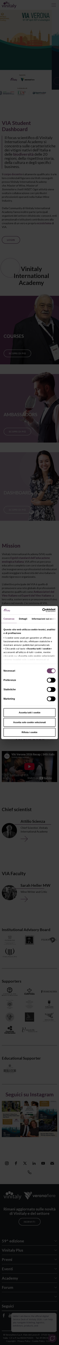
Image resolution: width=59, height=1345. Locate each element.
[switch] (51, 680)
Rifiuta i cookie (29, 732)
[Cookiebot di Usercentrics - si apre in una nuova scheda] (42, 610)
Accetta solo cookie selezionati (29, 722)
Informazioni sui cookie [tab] (44, 618)
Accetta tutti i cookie (29, 712)
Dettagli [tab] (23, 618)
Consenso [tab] (8, 618)
